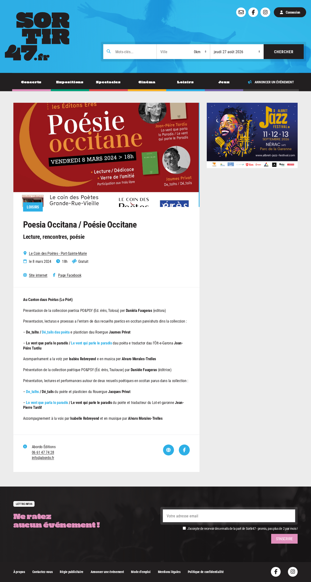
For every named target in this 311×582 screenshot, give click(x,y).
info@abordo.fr (43, 457)
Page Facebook (69, 275)
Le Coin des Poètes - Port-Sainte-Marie (58, 253)
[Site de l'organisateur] (168, 450)
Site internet (38, 275)
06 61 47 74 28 (43, 452)
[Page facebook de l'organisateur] (184, 450)
